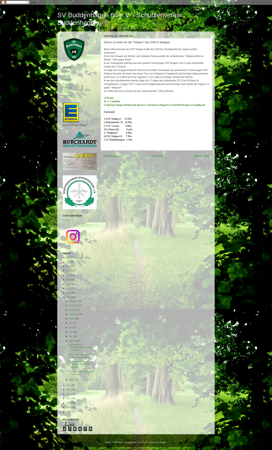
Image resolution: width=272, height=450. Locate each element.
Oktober (73, 309)
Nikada (144, 442)
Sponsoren (67, 87)
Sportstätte (67, 79)
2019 (68, 284)
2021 (68, 275)
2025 (68, 257)
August (72, 318)
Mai (71, 327)
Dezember (74, 301)
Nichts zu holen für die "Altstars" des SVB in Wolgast (79, 364)
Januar (72, 379)
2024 (68, 262)
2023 (68, 266)
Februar (72, 340)
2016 (68, 297)
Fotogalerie (68, 83)
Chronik (66, 75)
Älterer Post (201, 156)
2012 (68, 398)
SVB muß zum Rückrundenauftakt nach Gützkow (80, 347)
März (71, 336)
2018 (68, 288)
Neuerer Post (112, 156)
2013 (68, 394)
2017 (68, 293)
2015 (68, 385)
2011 (68, 403)
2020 (68, 279)
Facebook (67, 95)
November (74, 305)
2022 (68, 270)
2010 (68, 407)
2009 (68, 411)
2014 (68, 389)
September (74, 314)
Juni (71, 323)
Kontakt (66, 71)
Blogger (162, 442)
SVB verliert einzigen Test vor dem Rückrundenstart (82, 355)
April (71, 332)
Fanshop (66, 91)
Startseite (157, 156)
